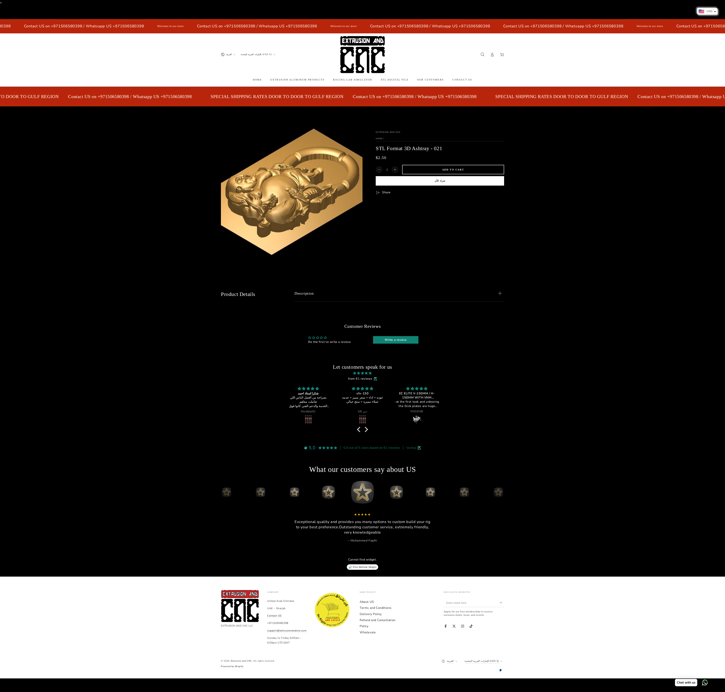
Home (379, 138)
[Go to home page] (362, 54)
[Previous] (224, 492)
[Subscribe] (502, 603)
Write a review (396, 340)
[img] (362, 373)
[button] (482, 54)
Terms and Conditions (376, 608)
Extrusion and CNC (388, 132)
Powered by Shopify (232, 666)
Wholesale (368, 632)
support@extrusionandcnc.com (286, 630)
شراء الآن (440, 180)
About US (367, 602)
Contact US (274, 616)
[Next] (500, 492)
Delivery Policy (371, 614)
